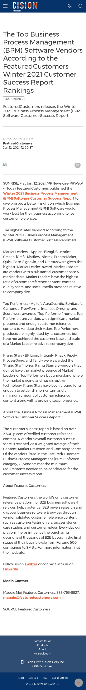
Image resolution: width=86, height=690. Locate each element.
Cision (48, 684)
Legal (21, 678)
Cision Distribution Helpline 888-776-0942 (44, 664)
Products (42, 645)
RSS (45, 678)
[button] (70, 6)
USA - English (13, 98)
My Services (41, 653)
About (42, 649)
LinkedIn (10, 569)
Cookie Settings (60, 678)
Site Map (33, 678)
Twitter (31, 564)
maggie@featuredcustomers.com (32, 598)
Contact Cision (42, 641)
